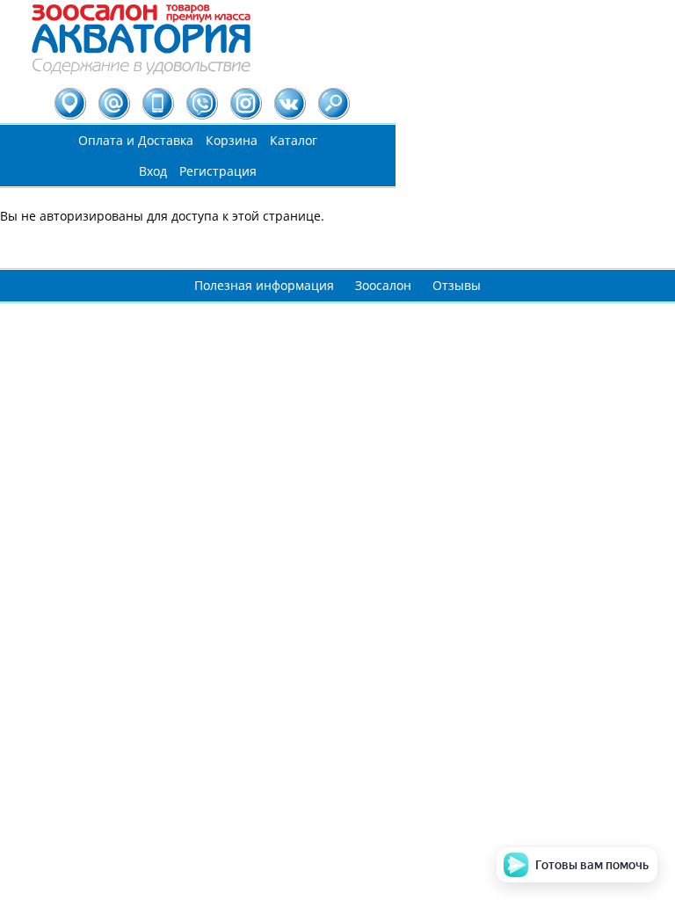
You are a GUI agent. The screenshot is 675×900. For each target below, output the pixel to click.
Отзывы (456, 285)
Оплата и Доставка (135, 140)
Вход (153, 171)
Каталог (293, 140)
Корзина (232, 140)
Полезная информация (264, 285)
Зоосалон (383, 285)
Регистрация (218, 171)
